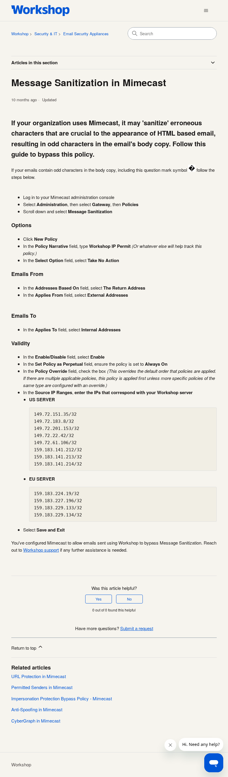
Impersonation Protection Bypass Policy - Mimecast (61, 698)
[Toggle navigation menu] (206, 10)
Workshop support (41, 550)
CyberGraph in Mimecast (35, 720)
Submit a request (136, 628)
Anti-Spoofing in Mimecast (36, 709)
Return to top (24, 648)
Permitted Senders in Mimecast (41, 687)
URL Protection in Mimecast (38, 676)
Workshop (19, 33)
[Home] (40, 10)
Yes (99, 598)
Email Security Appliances (86, 33)
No (129, 598)
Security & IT (45, 33)
